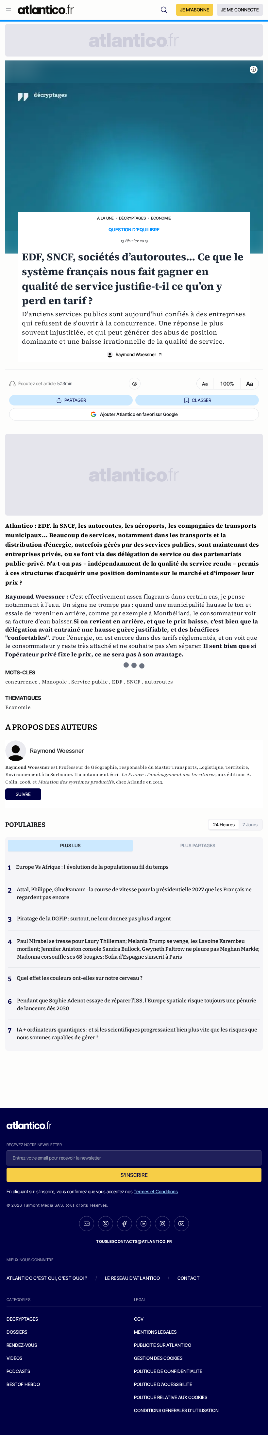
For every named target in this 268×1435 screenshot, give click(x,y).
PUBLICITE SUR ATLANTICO (162, 1345)
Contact (188, 1278)
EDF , (119, 681)
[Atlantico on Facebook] (124, 1223)
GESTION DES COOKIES (158, 1358)
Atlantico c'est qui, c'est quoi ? (47, 1278)
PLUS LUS (70, 845)
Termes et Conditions (156, 1191)
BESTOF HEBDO (23, 1384)
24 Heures (224, 824)
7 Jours (250, 824)
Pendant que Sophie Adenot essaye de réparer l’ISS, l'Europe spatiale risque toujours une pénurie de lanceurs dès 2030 (136, 1005)
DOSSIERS (17, 1332)
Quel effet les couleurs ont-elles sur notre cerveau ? (79, 978)
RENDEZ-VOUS (22, 1345)
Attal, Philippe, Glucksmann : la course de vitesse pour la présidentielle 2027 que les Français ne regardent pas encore (134, 893)
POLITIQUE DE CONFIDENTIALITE (168, 1371)
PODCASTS (18, 1371)
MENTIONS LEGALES (155, 1332)
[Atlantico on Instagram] (162, 1223)
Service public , (91, 681)
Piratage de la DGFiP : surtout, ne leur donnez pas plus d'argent (94, 918)
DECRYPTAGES (22, 1319)
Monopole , (56, 681)
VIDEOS (14, 1358)
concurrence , (23, 681)
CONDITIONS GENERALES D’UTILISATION (176, 1410)
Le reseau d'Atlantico (132, 1278)
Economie (161, 218)
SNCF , (136, 681)
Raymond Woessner (136, 354)
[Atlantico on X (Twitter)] (105, 1223)
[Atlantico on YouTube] (181, 1223)
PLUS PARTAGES (197, 845)
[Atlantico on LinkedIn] (143, 1223)
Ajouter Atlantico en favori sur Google (139, 414)
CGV (138, 1319)
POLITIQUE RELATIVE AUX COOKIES (170, 1397)
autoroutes (159, 681)
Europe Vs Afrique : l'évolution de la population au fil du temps (92, 867)
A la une (105, 218)
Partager (75, 400)
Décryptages (132, 218)
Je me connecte (240, 9)
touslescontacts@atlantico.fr (134, 1241)
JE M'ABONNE (194, 9)
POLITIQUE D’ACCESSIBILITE (163, 1384)
